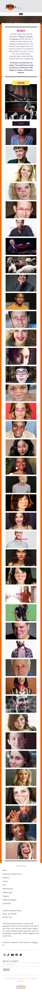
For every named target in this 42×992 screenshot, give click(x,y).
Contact (5, 881)
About (5, 870)
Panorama (15, 39)
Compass (29, 36)
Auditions (6, 878)
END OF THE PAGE (21, 866)
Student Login (7, 892)
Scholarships (7, 903)
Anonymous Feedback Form (12, 874)
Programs (6, 896)
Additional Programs (9, 900)
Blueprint (22, 36)
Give (4, 885)
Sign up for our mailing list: (11, 961)
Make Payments (8, 889)
